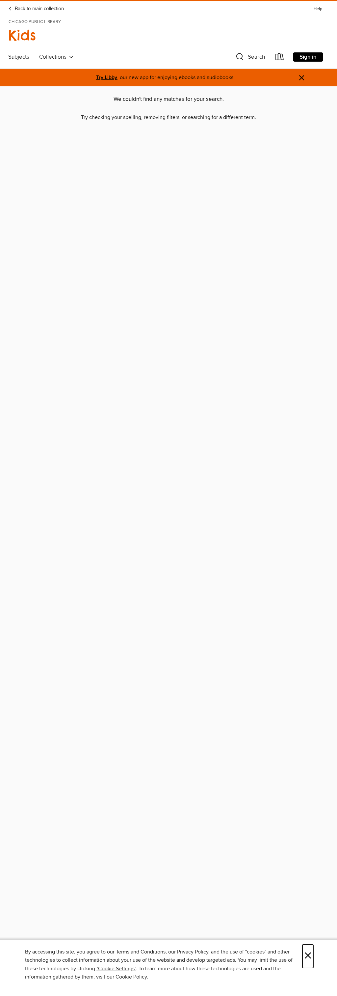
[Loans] (280, 58)
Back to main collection (38, 9)
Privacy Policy (192, 952)
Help (318, 9)
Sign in (308, 57)
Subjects (18, 57)
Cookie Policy (131, 977)
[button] (250, 58)
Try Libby (106, 77)
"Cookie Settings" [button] (116, 968)
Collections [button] (54, 57)
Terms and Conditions (141, 952)
